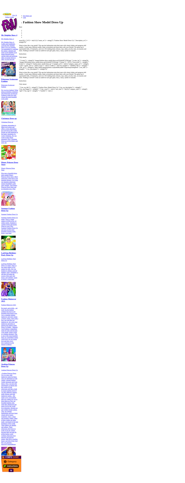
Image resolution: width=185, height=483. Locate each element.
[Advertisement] (36, 9)
